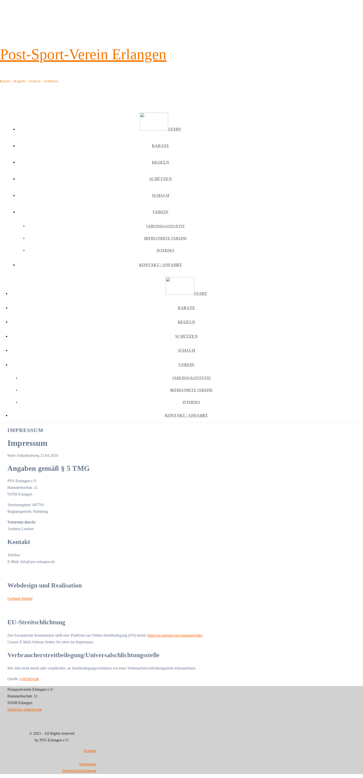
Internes (165, 250)
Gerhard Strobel (19, 598)
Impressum (87, 764)
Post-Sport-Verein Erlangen (83, 54)
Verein (160, 212)
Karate (160, 146)
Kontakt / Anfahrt (160, 265)
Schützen (160, 179)
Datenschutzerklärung (79, 771)
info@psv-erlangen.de (24, 709)
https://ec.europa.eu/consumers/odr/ (174, 635)
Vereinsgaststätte (165, 226)
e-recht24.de (29, 679)
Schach (160, 195)
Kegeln (160, 162)
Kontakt (90, 751)
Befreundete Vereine (165, 238)
